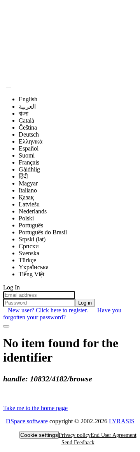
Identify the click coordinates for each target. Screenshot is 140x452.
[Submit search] (8, 87)
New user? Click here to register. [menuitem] (48, 310)
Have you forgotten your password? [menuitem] (62, 313)
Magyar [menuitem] (28, 183)
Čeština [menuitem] (28, 127)
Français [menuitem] (29, 162)
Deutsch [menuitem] (29, 134)
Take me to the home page (35, 408)
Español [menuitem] (28, 148)
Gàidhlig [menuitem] (29, 169)
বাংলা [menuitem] (23, 113)
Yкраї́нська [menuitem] (34, 267)
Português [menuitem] (31, 225)
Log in (85, 303)
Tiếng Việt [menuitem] (31, 274)
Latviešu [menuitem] (29, 204)
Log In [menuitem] (11, 287)
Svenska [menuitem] (29, 253)
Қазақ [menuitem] (26, 197)
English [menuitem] (28, 99)
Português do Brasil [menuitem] (43, 232)
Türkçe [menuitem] (27, 260)
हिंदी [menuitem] (23, 176)
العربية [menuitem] (27, 106)
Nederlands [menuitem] (33, 211)
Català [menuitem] (26, 120)
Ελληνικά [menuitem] (30, 141)
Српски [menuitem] (29, 246)
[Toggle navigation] (6, 326)
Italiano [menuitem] (28, 190)
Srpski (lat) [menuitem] (32, 239)
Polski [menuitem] (26, 218)
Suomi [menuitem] (27, 155)
